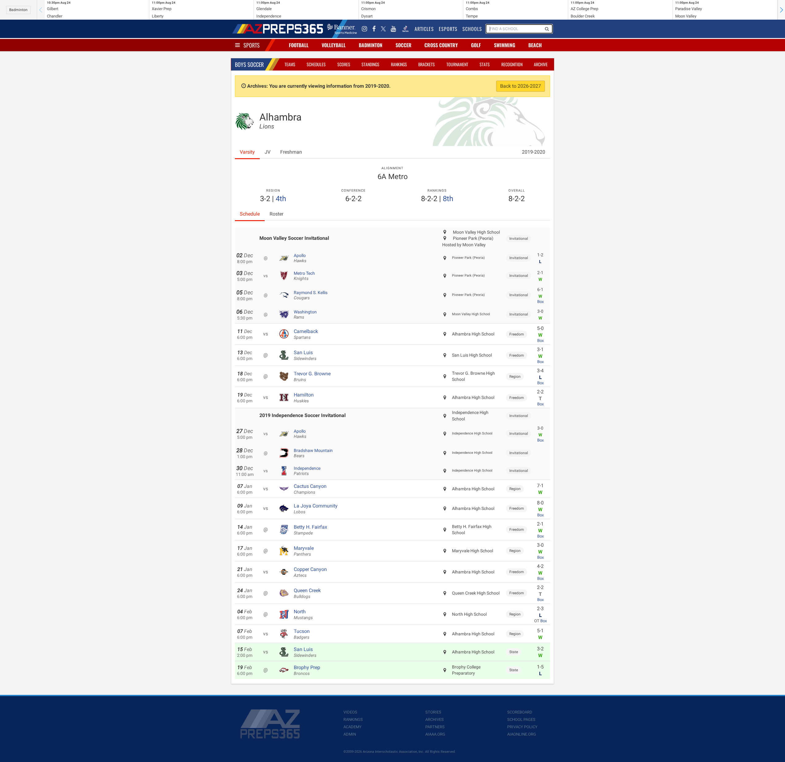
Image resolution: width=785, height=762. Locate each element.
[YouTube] (393, 28)
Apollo (300, 258)
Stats (485, 64)
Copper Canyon (310, 572)
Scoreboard (519, 712)
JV (267, 152)
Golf (476, 45)
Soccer (404, 45)
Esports (448, 29)
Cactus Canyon (310, 489)
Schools (472, 29)
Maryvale (304, 551)
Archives (434, 719)
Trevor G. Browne (312, 376)
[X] (383, 29)
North (303, 614)
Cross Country (441, 45)
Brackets (426, 64)
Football (298, 45)
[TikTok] (405, 29)
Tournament (457, 64)
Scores (343, 64)
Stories (433, 712)
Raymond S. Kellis (310, 295)
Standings (370, 64)
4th (281, 198)
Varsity (247, 152)
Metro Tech (304, 276)
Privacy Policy (522, 727)
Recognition (512, 64)
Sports (251, 45)
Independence (307, 471)
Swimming (504, 45)
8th (448, 198)
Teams (290, 64)
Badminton (18, 10)
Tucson (302, 634)
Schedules (316, 64)
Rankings (399, 64)
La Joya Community (316, 509)
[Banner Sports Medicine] (342, 29)
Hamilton (304, 398)
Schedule (250, 214)
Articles (424, 29)
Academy (352, 727)
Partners (435, 727)
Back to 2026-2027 (520, 86)
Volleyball (334, 45)
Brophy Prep (307, 670)
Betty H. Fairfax (310, 530)
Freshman (291, 152)
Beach (535, 45)
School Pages (521, 719)
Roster (276, 214)
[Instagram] (365, 28)
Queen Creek (307, 593)
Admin (349, 734)
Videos (350, 712)
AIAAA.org (435, 734)
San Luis (305, 355)
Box (540, 301)
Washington (305, 314)
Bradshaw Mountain (313, 453)
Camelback (306, 334)
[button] (781, 10)
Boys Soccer (249, 64)
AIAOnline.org (521, 734)
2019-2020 (533, 152)
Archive (541, 64)
